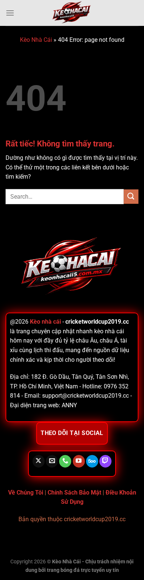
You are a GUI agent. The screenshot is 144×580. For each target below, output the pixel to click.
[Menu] (10, 13)
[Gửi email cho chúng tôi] (52, 461)
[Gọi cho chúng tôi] (65, 461)
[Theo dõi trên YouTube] (79, 461)
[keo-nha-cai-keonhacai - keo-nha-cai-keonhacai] (72, 13)
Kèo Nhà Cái (36, 39)
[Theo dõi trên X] (38, 461)
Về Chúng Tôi (25, 492)
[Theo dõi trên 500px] (92, 461)
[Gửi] (131, 196)
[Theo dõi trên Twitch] (105, 461)
